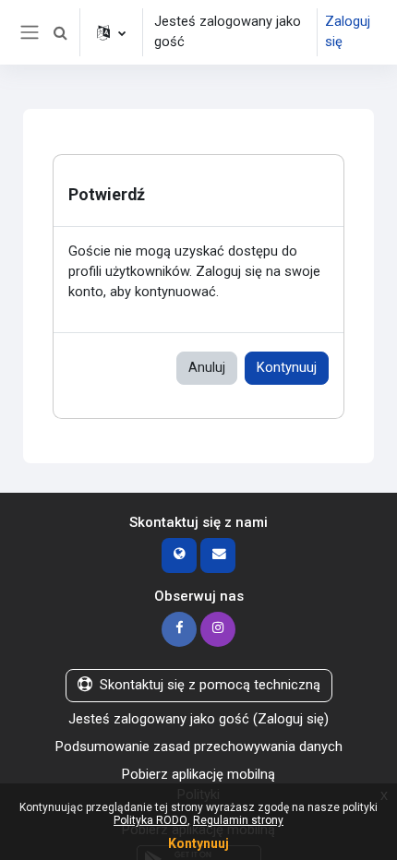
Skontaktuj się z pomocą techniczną (210, 684)
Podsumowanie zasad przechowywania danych (199, 746)
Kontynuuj (287, 367)
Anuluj (206, 367)
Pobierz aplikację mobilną (198, 774)
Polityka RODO (150, 820)
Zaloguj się (347, 31)
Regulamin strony (238, 820)
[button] (60, 32)
